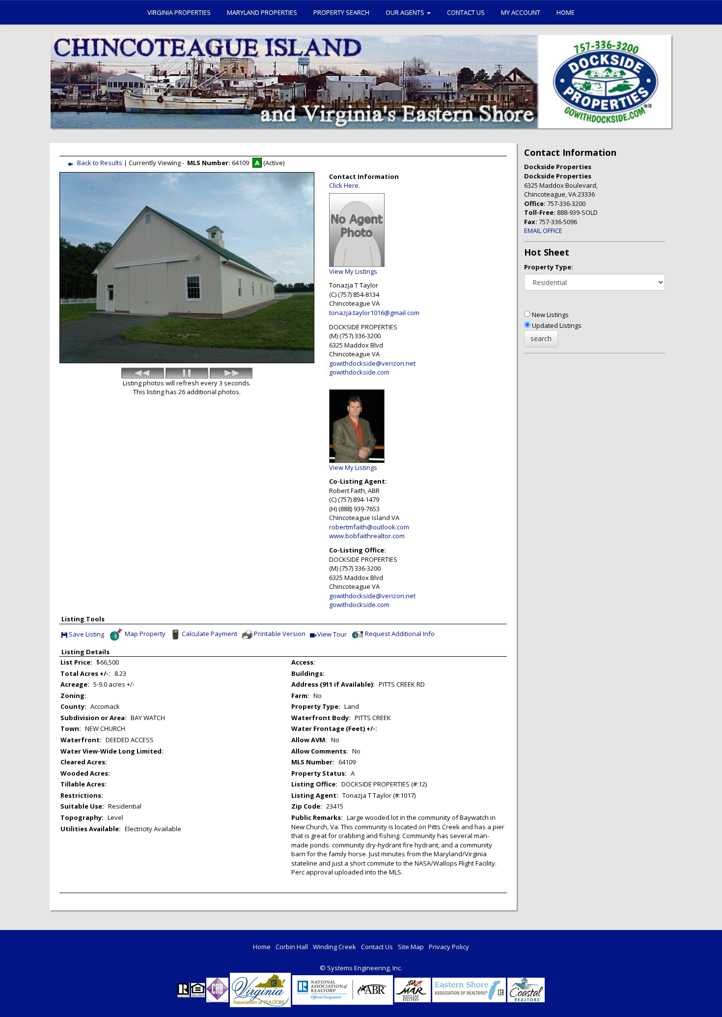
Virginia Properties (179, 12)
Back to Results (99, 162)
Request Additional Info (400, 633)
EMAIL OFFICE (543, 230)
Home (565, 12)
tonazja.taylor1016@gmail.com (374, 312)
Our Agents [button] (406, 12)
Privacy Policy (449, 946)
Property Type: (548, 266)
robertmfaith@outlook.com (369, 527)
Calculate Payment (209, 633)
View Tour (332, 635)
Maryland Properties (262, 12)
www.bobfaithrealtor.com (367, 535)
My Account (520, 12)
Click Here (344, 185)
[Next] (231, 373)
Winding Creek (334, 946)
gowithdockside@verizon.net (372, 363)
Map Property (144, 633)
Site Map (411, 946)
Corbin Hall (292, 946)
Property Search (341, 12)
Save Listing (86, 635)
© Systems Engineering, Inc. (361, 967)
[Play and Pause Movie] (187, 373)
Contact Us (466, 12)
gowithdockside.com (359, 372)
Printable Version (279, 633)
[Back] (142, 373)
